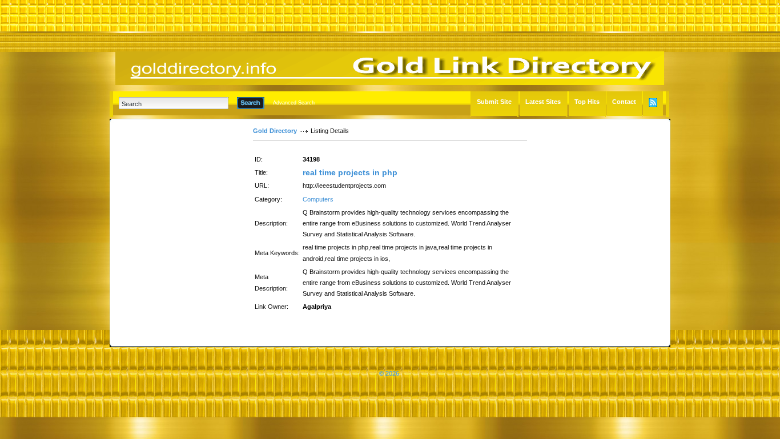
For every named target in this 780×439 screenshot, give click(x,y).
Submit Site (494, 101)
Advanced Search (294, 103)
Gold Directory (275, 130)
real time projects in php (350, 172)
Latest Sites (543, 101)
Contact (624, 101)
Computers (318, 199)
